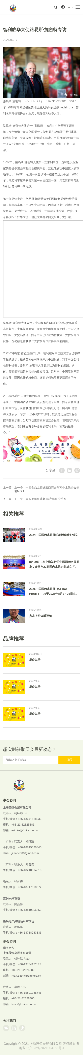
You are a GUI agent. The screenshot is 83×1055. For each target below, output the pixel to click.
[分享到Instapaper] (69, 470)
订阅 (69, 759)
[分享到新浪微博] (77, 470)
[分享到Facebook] (62, 470)
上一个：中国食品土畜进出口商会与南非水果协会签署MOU (46, 489)
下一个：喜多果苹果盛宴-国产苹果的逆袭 (40, 498)
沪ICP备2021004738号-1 (46, 1048)
